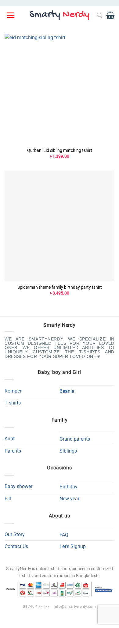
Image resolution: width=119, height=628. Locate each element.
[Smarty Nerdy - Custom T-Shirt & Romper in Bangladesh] (59, 15)
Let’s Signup (73, 546)
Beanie (67, 391)
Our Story (15, 534)
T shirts (13, 403)
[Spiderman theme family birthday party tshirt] (59, 226)
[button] (11, 15)
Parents (13, 451)
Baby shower (18, 486)
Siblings (68, 451)
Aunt (10, 439)
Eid (8, 499)
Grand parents (75, 439)
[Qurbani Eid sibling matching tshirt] (59, 89)
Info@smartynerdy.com (75, 606)
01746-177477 (36, 606)
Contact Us (16, 546)
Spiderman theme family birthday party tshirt (59, 287)
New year (69, 499)
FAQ (64, 535)
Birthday (69, 487)
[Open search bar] (99, 15)
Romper (13, 391)
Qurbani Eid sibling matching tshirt (59, 150)
